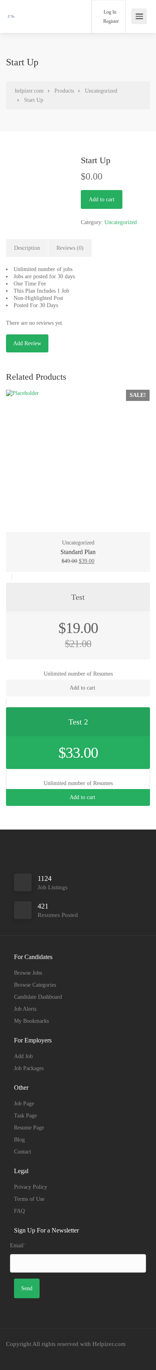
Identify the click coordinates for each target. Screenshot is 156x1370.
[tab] (27, 248)
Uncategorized (120, 222)
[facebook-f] (14, 1355)
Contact (22, 1152)
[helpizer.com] (27, 5)
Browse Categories (35, 985)
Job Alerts (25, 1009)
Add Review (27, 343)
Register (110, 21)
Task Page (25, 1116)
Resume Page (29, 1128)
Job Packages (29, 1068)
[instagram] (27, 1355)
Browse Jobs (28, 973)
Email (18, 1246)
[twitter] (41, 1355)
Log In (109, 12)
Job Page (24, 1104)
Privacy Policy (30, 1187)
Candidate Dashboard (38, 997)
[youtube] (54, 1355)
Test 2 (78, 721)
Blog (19, 1140)
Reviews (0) (70, 248)
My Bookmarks (31, 1021)
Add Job (23, 1056)
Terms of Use (29, 1199)
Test (78, 597)
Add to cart (101, 199)
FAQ (19, 1211)
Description (27, 248)
